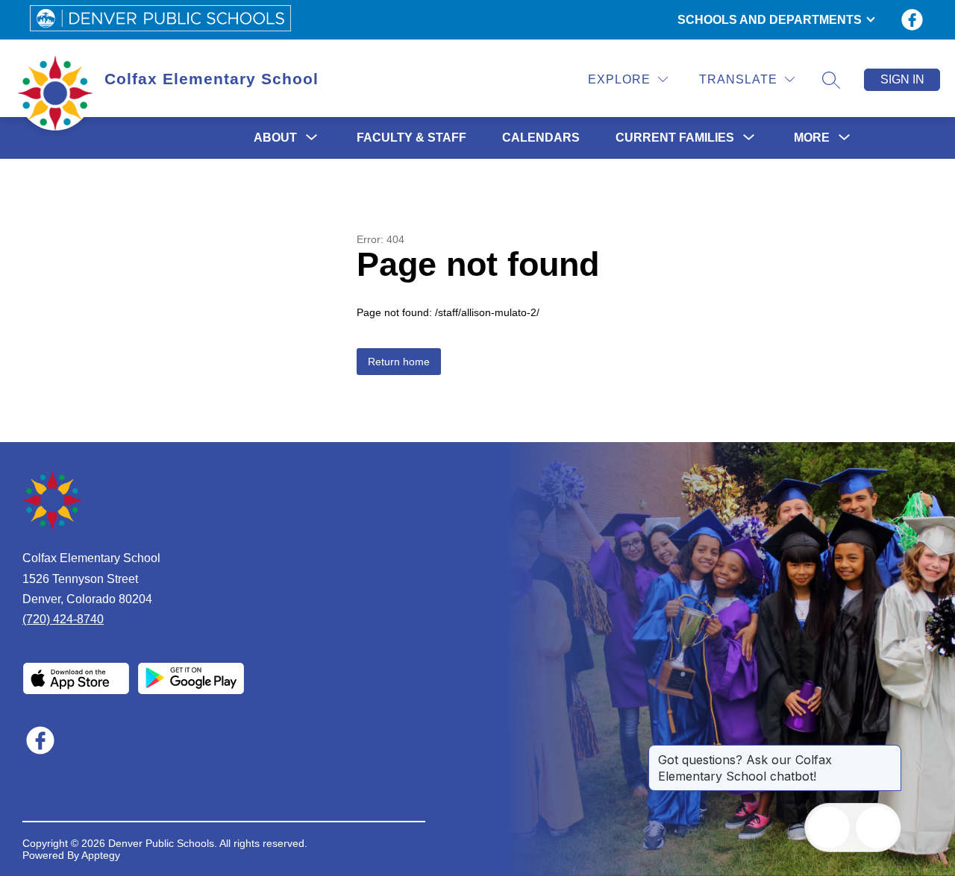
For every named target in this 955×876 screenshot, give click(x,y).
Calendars (541, 137)
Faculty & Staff (411, 137)
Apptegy (100, 855)
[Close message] (889, 752)
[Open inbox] (829, 827)
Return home (399, 362)
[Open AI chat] (877, 827)
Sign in (902, 79)
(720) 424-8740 (63, 619)
